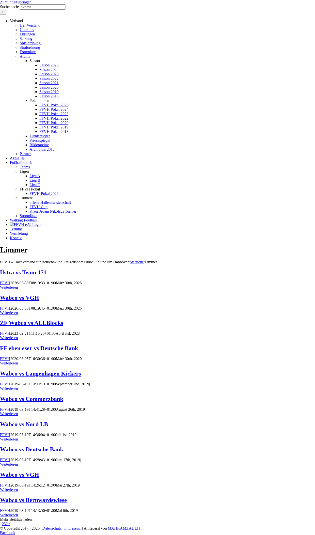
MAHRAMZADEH (124, 528)
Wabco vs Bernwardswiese (33, 500)
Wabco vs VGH (19, 298)
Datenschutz (52, 528)
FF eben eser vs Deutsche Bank (39, 348)
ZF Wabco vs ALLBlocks (31, 323)
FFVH (5, 283)
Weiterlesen (9, 287)
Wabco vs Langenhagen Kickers (40, 373)
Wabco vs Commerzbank (31, 399)
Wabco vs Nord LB (24, 424)
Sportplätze (28, 216)
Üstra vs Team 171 (23, 272)
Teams (25, 167)
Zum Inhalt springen (16, 2)
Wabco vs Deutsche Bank (31, 449)
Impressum (72, 528)
